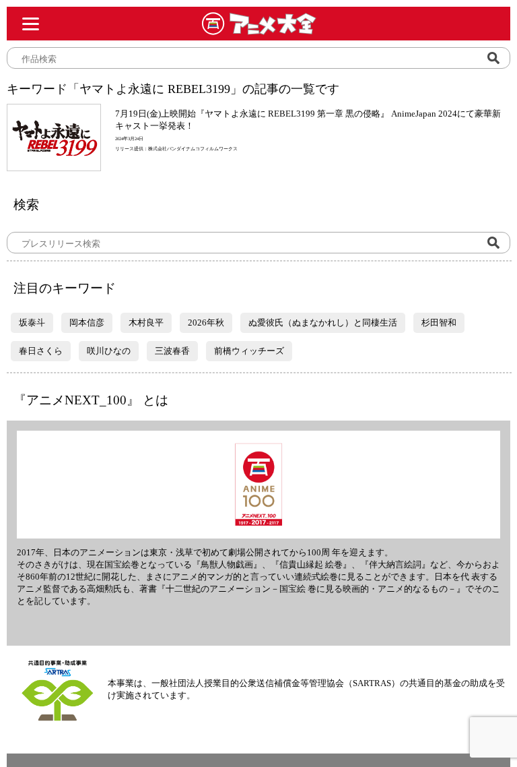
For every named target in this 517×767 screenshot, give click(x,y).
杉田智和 (438, 322)
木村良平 (146, 322)
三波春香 (172, 351)
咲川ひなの (109, 351)
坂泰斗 (32, 322)
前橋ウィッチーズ (249, 351)
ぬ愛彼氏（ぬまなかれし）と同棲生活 (322, 322)
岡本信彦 (86, 322)
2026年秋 (206, 322)
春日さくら (41, 351)
